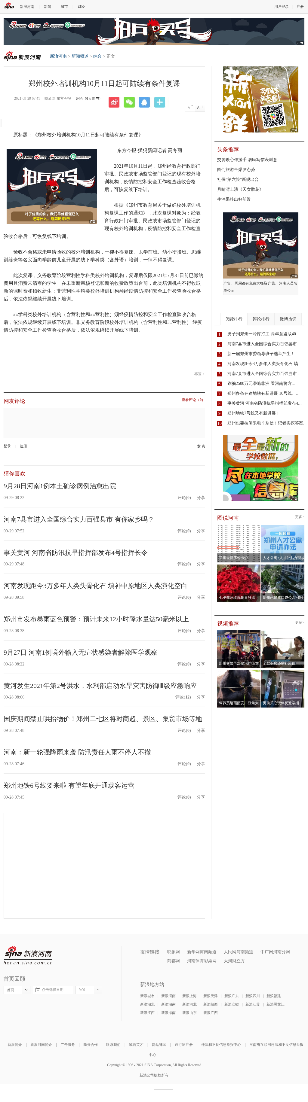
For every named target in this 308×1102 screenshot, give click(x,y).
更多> (299, 517)
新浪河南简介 (41, 1045)
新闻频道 (80, 56)
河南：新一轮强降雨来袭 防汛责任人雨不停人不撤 (77, 752)
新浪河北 (189, 1004)
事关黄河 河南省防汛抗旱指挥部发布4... (264, 403)
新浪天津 (210, 996)
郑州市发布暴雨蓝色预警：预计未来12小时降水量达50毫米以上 (96, 619)
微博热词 (288, 319)
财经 (81, 7)
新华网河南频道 (202, 952)
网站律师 (159, 1045)
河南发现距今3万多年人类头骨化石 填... (264, 363)
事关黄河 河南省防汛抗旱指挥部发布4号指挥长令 (76, 552)
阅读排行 (234, 319)
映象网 (173, 952)
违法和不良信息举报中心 (221, 1045)
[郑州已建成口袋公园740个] (283, 566)
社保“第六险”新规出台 (238, 179)
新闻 (47, 7)
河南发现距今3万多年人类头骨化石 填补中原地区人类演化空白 (95, 585)
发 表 (201, 446)
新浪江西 (147, 1013)
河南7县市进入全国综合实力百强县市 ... (264, 344)
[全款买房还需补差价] (283, 632)
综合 (97, 56)
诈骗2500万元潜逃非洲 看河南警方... (261, 383)
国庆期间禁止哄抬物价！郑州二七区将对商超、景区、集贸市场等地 (103, 719)
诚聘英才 (136, 1045)
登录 (7, 446)
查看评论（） (193, 400)
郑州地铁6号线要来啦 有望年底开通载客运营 (69, 785)
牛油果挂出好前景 (234, 199)
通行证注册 (184, 1045)
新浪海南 (168, 1013)
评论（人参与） (89, 98)
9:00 (82, 990)
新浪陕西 (210, 1004)
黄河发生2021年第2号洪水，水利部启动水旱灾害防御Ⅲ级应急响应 (100, 686)
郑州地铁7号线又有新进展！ (253, 413)
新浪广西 (210, 1013)
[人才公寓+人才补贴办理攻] (283, 527)
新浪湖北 (147, 1004)
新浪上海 (189, 996)
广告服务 (67, 1045)
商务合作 (90, 1045)
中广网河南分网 (275, 952)
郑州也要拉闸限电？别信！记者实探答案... (267, 423)
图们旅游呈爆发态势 (236, 169)
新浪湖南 (168, 1004)
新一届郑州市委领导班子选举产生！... (262, 354)
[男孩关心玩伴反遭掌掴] (283, 672)
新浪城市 (147, 996)
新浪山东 (189, 1013)
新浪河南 (27, 7)
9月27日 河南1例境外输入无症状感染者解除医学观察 (81, 652)
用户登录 (281, 7)
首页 (10, 990)
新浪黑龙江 (275, 1004)
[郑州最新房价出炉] (239, 527)
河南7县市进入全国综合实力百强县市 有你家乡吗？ (79, 519)
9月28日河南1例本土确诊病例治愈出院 (60, 486)
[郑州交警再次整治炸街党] (239, 632)
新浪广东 (231, 996)
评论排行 (261, 319)
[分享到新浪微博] (116, 102)
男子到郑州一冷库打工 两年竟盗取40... (263, 334)
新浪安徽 (231, 1004)
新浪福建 (273, 996)
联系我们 (113, 1045)
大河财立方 (234, 961)
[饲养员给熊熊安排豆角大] (239, 672)
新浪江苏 (252, 1004)
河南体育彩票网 (202, 961)
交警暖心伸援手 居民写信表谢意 (247, 159)
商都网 (173, 961)
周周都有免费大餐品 (251, 283)
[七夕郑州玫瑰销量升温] (239, 566)
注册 (300, 7)
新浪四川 (252, 996)
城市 (64, 7)
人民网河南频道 (238, 952)
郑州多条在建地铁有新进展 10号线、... (263, 393)
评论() (184, 497)
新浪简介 (15, 1045)
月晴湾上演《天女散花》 (240, 189)
